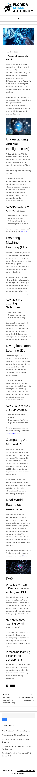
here (24, 556)
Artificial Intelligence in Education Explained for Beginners (17, 747)
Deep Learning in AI (13, 433)
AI (7, 685)
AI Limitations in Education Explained (15, 735)
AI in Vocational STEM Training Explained (16, 731)
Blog (12, 685)
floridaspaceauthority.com (26, 771)
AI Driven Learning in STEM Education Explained (15, 740)
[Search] (4, 719)
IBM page (24, 232)
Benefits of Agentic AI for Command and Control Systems (16, 754)
